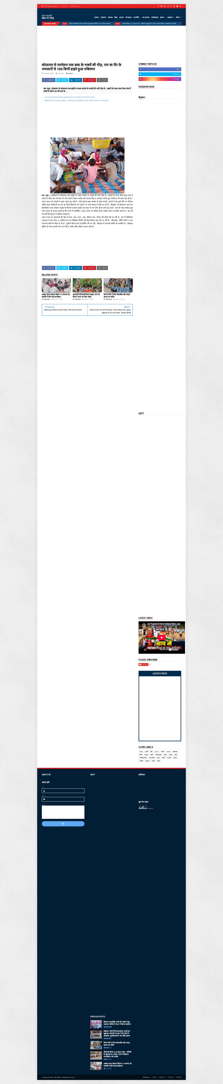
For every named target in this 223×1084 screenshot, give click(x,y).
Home (154, 1077)
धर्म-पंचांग (169, 758)
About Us (162, 1077)
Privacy (170, 1077)
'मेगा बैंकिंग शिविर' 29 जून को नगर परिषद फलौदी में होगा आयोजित (177, 23)
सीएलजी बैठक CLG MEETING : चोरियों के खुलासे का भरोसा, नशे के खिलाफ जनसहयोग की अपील (58, 23)
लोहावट (153, 761)
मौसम (178, 17)
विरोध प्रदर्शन (159, 755)
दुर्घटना (175, 758)
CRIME (168, 751)
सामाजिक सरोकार (143, 758)
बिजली (163, 758)
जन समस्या (145, 17)
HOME (96, 17)
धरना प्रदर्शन (152, 758)
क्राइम (165, 755)
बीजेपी (140, 755)
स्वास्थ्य (110, 17)
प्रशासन (103, 17)
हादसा (162, 17)
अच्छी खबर (154, 17)
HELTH (92, 24)
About (65, 6)
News (155, 24)
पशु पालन (147, 761)
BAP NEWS (47, 15)
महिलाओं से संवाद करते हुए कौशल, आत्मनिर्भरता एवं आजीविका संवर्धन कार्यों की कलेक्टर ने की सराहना (76, 100)
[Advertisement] (111, 42)
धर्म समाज (128, 17)
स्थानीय (162, 751)
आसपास (170, 17)
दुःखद (158, 758)
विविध (158, 761)
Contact (178, 1077)
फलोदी (146, 751)
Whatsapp (146, 1077)
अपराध (121, 17)
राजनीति (136, 17)
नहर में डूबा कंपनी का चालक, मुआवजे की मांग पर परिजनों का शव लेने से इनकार (70, 97)
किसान (152, 755)
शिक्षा (115, 17)
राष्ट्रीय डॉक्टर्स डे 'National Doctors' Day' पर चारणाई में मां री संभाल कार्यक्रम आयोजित (122, 23)
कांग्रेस (170, 755)
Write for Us (75, 6)
